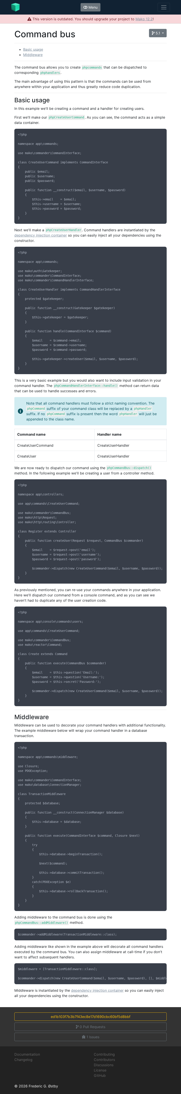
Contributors (104, 1059)
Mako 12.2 (144, 19)
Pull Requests (92, 1027)
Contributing (104, 1054)
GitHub (100, 1075)
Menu (92, 7)
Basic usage (33, 49)
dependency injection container (40, 235)
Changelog (23, 1059)
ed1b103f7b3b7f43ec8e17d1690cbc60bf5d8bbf (90, 1016)
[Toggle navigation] (164, 7)
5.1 (158, 33)
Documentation (27, 1054)
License (100, 1070)
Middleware (33, 54)
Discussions (103, 1065)
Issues (93, 1037)
